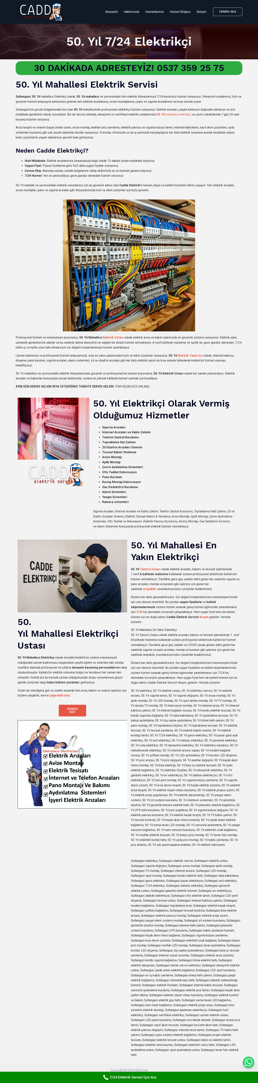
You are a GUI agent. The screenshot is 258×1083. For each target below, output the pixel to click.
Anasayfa (111, 12)
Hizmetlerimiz (154, 12)
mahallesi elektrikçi (174, 114)
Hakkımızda (131, 12)
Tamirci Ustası (150, 569)
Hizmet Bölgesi (180, 12)
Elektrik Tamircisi (190, 355)
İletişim (201, 12)
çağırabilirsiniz (59, 695)
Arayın (204, 617)
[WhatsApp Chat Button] (248, 1062)
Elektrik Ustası (113, 337)
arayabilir (149, 589)
